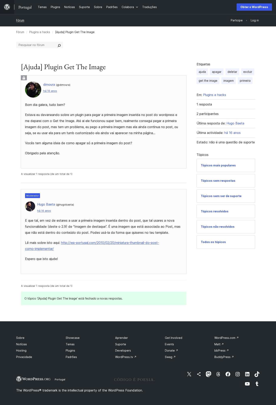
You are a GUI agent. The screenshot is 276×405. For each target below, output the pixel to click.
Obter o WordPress (254, 7)
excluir (247, 71)
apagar (216, 71)
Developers (123, 350)
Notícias (21, 344)
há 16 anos (50, 90)
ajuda (202, 71)
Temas (70, 344)
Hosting (21, 350)
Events (169, 344)
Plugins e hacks (39, 32)
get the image (208, 80)
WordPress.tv (126, 357)
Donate (171, 350)
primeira (245, 80)
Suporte (120, 344)
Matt (219, 344)
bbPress (221, 350)
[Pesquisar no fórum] (59, 45)
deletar (232, 71)
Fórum (20, 20)
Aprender (121, 337)
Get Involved (173, 337)
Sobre (20, 337)
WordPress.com (226, 337)
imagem (228, 80)
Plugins (70, 350)
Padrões (71, 357)
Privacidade (24, 357)
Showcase (73, 337)
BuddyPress (224, 357)
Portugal (60, 379)
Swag (170, 357)
